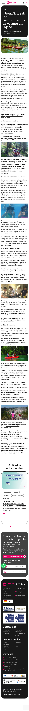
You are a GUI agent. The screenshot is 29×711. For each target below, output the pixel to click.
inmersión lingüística (17, 495)
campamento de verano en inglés (15, 124)
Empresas (6, 495)
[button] (4, 513)
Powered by (5, 569)
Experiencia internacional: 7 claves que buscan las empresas (14, 503)
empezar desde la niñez (12, 426)
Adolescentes (7, 492)
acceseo (18, 694)
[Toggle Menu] (3, 2)
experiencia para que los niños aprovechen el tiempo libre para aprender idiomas (12, 115)
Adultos (16, 492)
